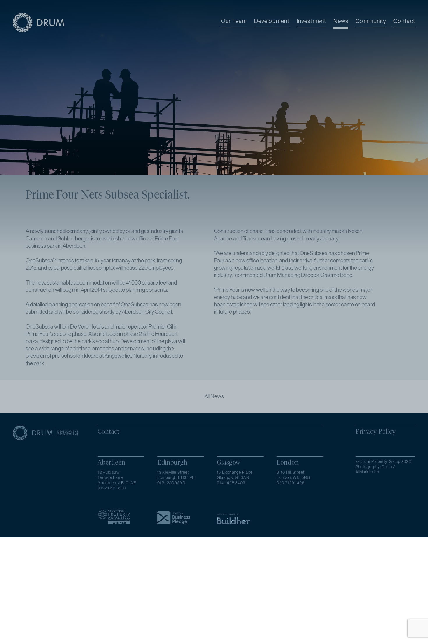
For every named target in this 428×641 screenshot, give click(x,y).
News (340, 20)
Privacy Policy (376, 431)
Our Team (234, 20)
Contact (404, 20)
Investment (311, 20)
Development (271, 20)
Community (371, 20)
